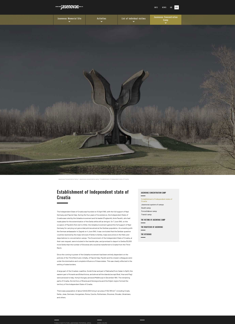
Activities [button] (101, 18)
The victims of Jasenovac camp (153, 220)
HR (171, 7)
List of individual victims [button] (134, 18)
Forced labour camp (149, 211)
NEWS (164, 7)
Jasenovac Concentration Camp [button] (166, 18)
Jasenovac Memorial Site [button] (69, 18)
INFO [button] (156, 7)
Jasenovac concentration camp (153, 193)
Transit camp (146, 214)
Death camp (146, 208)
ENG (176, 7)
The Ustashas (146, 234)
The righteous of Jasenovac (152, 227)
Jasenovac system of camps (152, 204)
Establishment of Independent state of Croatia (156, 200)
